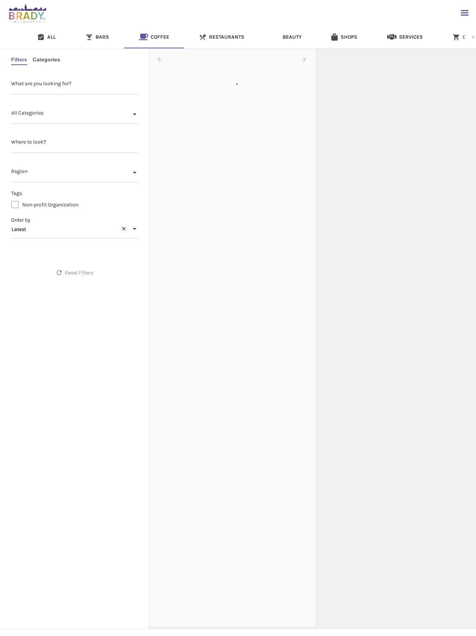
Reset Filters (79, 272)
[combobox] (74, 115)
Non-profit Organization (50, 205)
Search (78, 254)
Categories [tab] (46, 59)
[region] (396, 339)
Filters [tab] (19, 59)
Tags (16, 193)
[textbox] (74, 115)
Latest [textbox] (19, 229)
